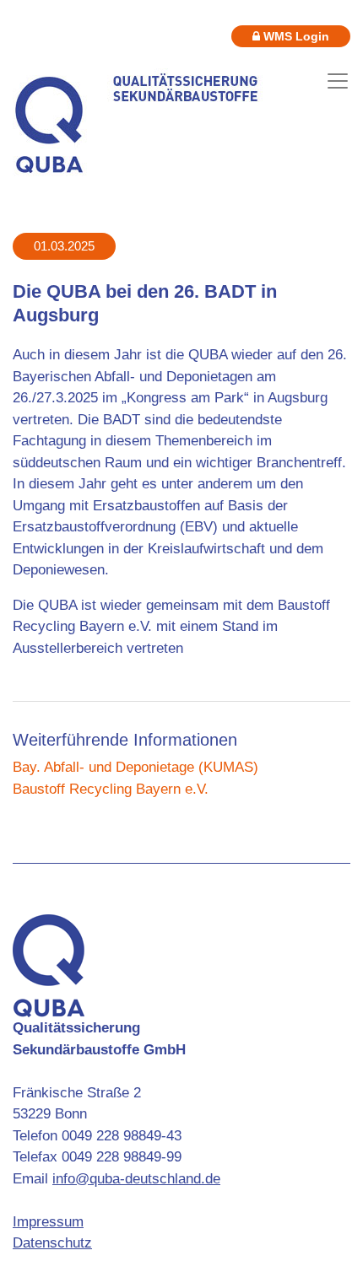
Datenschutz (52, 1243)
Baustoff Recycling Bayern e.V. (111, 789)
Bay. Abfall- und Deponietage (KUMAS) (135, 767)
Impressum (48, 1222)
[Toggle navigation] (337, 81)
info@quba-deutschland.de (136, 1179)
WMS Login (294, 36)
